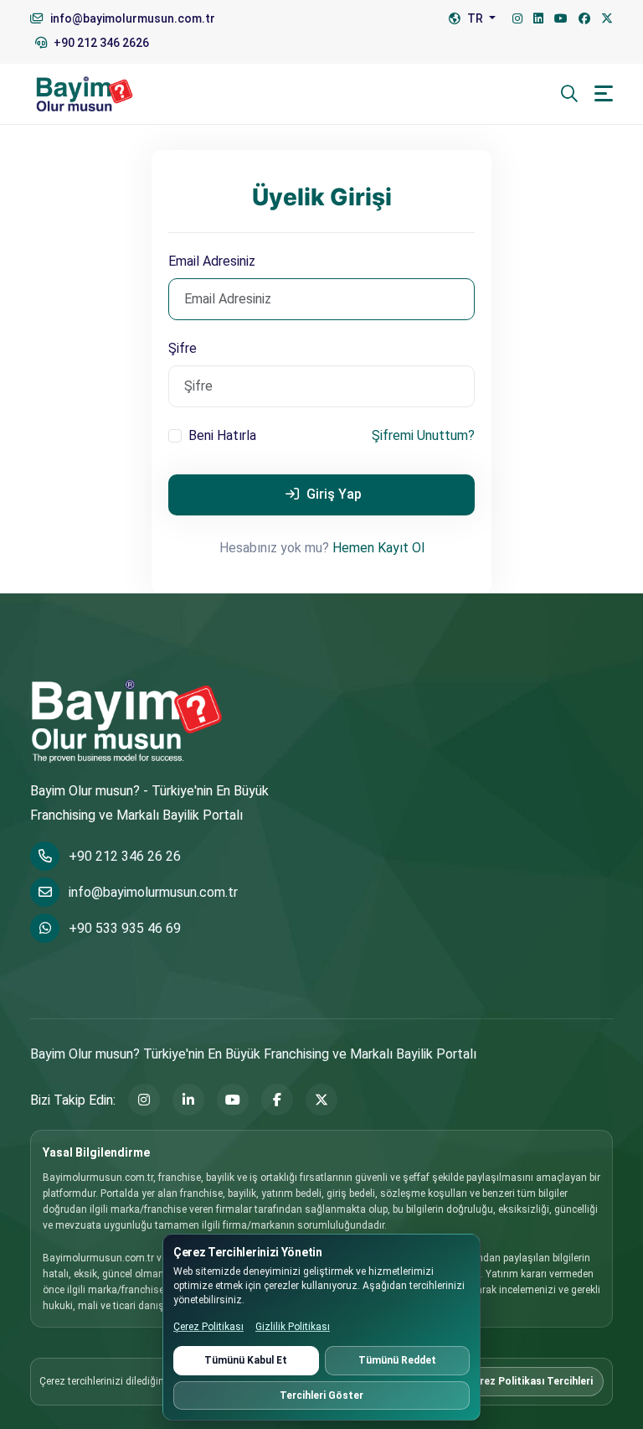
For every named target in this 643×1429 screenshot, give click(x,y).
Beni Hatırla (222, 435)
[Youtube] (561, 18)
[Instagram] (517, 18)
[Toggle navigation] (603, 93)
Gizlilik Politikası (292, 1327)
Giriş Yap (332, 494)
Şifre (182, 348)
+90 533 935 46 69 (125, 928)
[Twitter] (607, 18)
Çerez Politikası (208, 1327)
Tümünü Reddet (397, 1360)
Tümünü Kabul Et (245, 1360)
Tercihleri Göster (321, 1395)
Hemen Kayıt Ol (378, 548)
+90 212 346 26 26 (125, 856)
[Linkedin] (538, 18)
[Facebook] (584, 18)
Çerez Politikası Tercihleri (529, 1381)
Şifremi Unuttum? (423, 435)
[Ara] (569, 94)
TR (475, 18)
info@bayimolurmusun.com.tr (153, 892)
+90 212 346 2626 (100, 42)
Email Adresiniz (211, 261)
